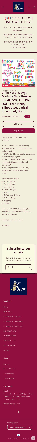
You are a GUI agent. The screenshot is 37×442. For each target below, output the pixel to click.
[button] (2, 6)
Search (6, 364)
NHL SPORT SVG (9, 331)
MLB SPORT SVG (9, 336)
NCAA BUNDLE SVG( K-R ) (13, 321)
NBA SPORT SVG (9, 341)
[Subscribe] (29, 267)
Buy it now (18, 131)
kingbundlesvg (15, 438)
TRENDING (7, 312)
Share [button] (6, 225)
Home (5, 307)
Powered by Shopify (24, 438)
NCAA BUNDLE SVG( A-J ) (12, 317)
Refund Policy (8, 374)
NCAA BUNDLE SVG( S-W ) (13, 326)
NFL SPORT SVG (9, 346)
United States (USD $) (17, 427)
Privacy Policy (8, 378)
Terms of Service (9, 369)
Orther (6, 350)
